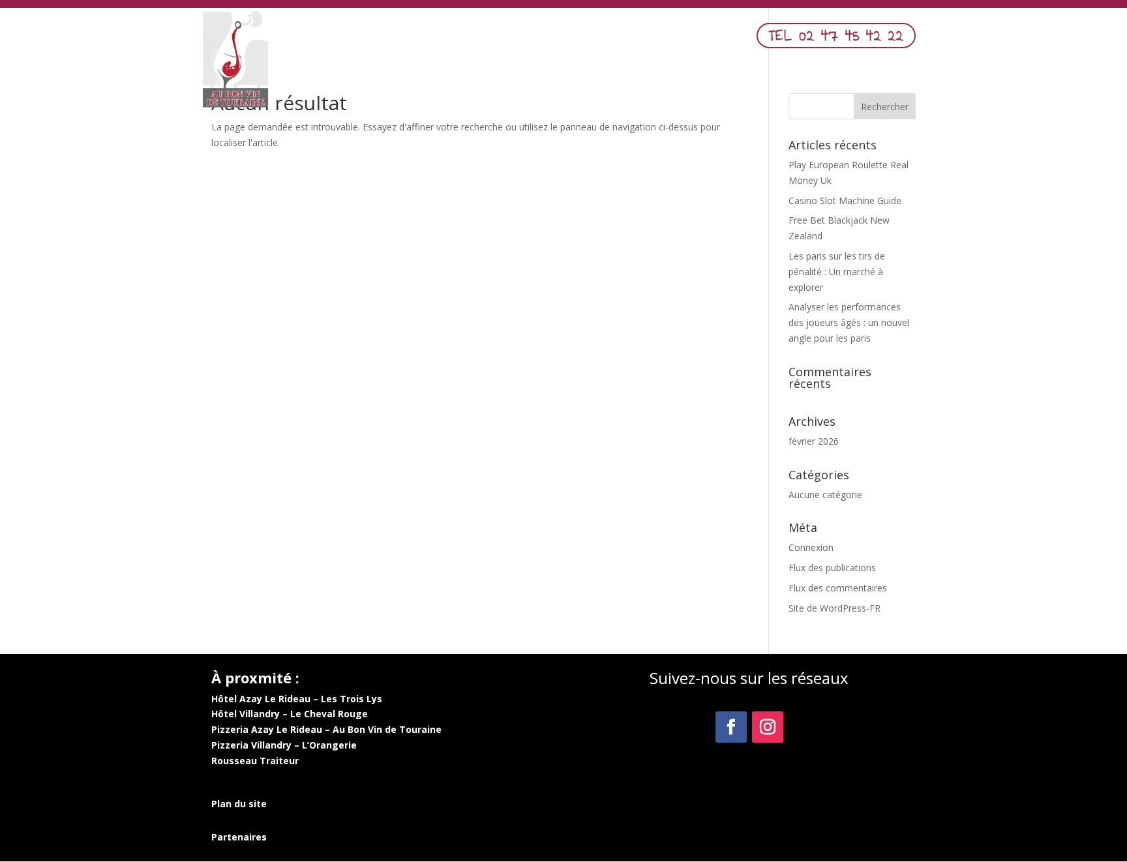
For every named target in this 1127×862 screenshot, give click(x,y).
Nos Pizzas (559, 39)
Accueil (455, 39)
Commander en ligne (653, 39)
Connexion (811, 547)
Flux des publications (832, 567)
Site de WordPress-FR (834, 608)
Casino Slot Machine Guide (845, 200)
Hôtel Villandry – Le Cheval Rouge (289, 713)
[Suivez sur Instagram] (767, 727)
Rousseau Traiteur (255, 760)
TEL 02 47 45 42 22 (836, 35)
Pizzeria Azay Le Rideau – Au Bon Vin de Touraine (326, 729)
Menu (501, 39)
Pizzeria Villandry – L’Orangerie (284, 745)
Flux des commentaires (838, 588)
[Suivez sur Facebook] (731, 727)
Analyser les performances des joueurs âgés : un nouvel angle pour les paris (849, 322)
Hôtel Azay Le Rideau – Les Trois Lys (296, 698)
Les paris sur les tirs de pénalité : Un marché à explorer (837, 271)
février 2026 (814, 441)
